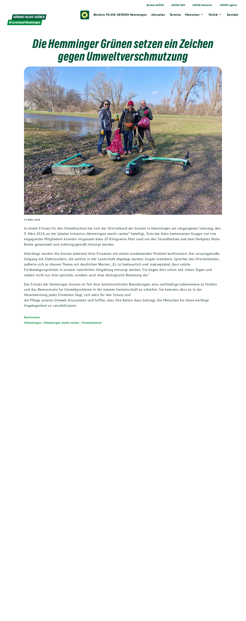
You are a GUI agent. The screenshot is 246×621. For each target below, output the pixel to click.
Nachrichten (32, 317)
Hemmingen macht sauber (62, 322)
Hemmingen (33, 322)
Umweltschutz (92, 322)
